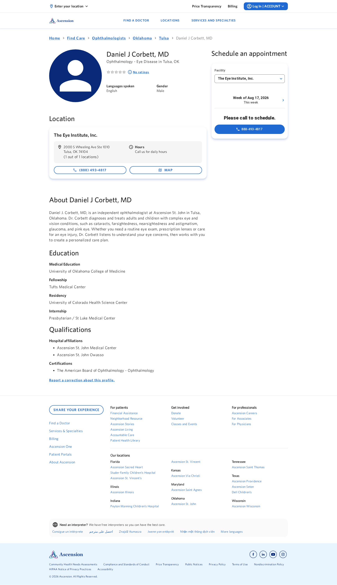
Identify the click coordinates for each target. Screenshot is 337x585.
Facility (220, 70)
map (168, 170)
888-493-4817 (252, 129)
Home (54, 38)
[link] (207, 6)
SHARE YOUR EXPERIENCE (76, 410)
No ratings (141, 72)
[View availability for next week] (283, 100)
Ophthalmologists (109, 38)
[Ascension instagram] (283, 554)
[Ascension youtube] (273, 554)
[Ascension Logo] (108, 554)
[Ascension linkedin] (263, 554)
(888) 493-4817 (93, 170)
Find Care (76, 38)
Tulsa (164, 38)
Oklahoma (142, 38)
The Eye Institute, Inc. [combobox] (236, 78)
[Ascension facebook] (253, 554)
